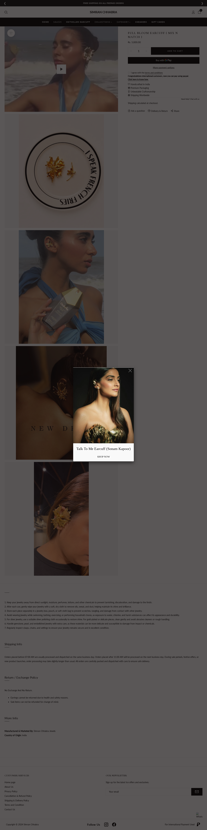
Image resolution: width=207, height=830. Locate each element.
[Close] (130, 370)
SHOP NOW (103, 456)
